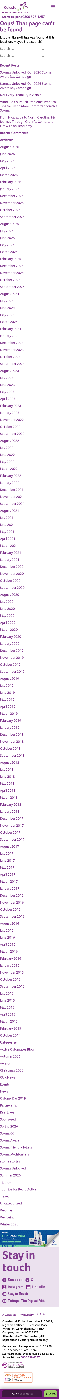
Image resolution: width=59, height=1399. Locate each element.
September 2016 (12, 916)
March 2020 (9, 629)
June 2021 (7, 524)
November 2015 (12, 972)
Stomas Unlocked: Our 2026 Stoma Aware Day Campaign (25, 74)
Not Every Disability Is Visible (20, 94)
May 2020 (7, 615)
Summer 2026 (10, 1175)
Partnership (8, 1105)
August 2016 (9, 923)
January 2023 (9, 412)
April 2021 (7, 538)
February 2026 (10, 181)
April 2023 (7, 398)
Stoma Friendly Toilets (16, 1147)
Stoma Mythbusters (14, 1154)
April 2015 (7, 1014)
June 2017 (7, 860)
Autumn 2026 (10, 1056)
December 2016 (11, 895)
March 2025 (9, 251)
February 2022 (10, 475)
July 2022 (6, 447)
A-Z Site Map (9, 1315)
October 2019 (10, 664)
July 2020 (6, 601)
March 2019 (9, 713)
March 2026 (9, 174)
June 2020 (7, 608)
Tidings (5, 1182)
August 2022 (9, 440)
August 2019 (9, 678)
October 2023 (10, 356)
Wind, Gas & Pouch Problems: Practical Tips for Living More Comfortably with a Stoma (28, 106)
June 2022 (7, 454)
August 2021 (9, 510)
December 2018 (11, 734)
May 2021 (7, 531)
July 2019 (6, 685)
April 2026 (7, 167)
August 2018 (9, 762)
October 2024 (10, 279)
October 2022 (10, 426)
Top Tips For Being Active (18, 1189)
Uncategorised (11, 1203)
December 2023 (11, 342)
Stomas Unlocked (13, 1168)
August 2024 (9, 293)
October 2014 (10, 1035)
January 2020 (9, 643)
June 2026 (7, 153)
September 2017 (12, 839)
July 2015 (6, 993)
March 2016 (9, 951)
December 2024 (11, 265)
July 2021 (6, 517)
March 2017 (9, 881)
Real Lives (7, 1112)
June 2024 (7, 307)
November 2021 (12, 496)
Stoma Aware (9, 1140)
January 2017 (9, 888)
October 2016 (10, 909)
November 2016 (12, 902)
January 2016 (9, 965)
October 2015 (10, 979)
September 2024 (12, 286)
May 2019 (7, 699)
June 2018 (7, 776)
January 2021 (9, 559)
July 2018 (6, 769)
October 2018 (10, 748)
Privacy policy (26, 1315)
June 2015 (7, 1000)
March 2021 (9, 545)
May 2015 (7, 1007)
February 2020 (10, 636)
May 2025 (7, 244)
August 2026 (9, 146)
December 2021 (11, 489)
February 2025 (10, 258)
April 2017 (7, 874)
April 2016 (7, 944)
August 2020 (9, 594)
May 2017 (7, 867)
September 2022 (12, 433)
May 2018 (7, 783)
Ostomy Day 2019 (13, 1098)
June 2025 (7, 237)
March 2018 (9, 797)
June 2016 (7, 937)
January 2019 (9, 727)
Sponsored (8, 1119)
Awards (5, 1063)
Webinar (6, 1210)
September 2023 (12, 363)
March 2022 (9, 468)
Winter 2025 (9, 1224)
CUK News (7, 1077)
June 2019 (7, 692)
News (4, 1091)
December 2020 (11, 566)
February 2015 (10, 1028)
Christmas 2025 (11, 1070)
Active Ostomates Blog (17, 1049)
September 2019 (12, 671)
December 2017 (11, 818)
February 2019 (10, 720)
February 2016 (10, 958)
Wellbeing (7, 1217)
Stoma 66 (7, 1133)
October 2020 (10, 580)
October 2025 (10, 209)
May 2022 (7, 461)
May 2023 (7, 391)
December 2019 (11, 650)
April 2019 (7, 706)
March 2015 (9, 1021)
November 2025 (12, 202)
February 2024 (10, 328)
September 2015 (12, 986)
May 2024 (7, 314)
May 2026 (7, 160)
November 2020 (12, 573)
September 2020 (12, 587)
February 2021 (10, 552)
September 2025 (12, 216)
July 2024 (6, 300)
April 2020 (7, 622)
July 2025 (6, 230)
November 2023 (12, 349)
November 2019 (12, 657)
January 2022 (9, 482)
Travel (4, 1196)
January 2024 (9, 335)
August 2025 (9, 223)
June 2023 (7, 384)
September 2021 (12, 503)
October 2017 (10, 832)
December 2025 (11, 195)
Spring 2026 (9, 1126)
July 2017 (6, 853)
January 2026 (9, 188)
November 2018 (12, 741)
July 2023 (6, 377)
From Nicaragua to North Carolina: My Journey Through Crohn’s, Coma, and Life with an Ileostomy (27, 121)
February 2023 (10, 405)
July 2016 (6, 930)
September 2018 (12, 755)
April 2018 (7, 790)
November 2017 (12, 825)
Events (5, 1084)
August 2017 (9, 846)
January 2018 (9, 811)
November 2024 (12, 272)
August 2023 (9, 370)
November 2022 (12, 419)
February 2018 (10, 804)
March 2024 (9, 321)
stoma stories (10, 1161)
